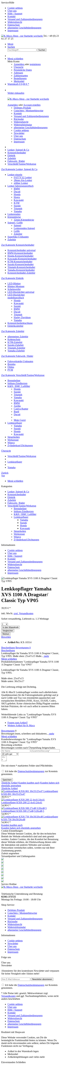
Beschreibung (8, 647)
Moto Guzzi (20, 420)
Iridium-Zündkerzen (17, 383)
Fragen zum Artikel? (18, 722)
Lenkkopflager (15, 423)
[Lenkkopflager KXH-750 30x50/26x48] (22, 816)
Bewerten (6, 637)
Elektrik (11, 497)
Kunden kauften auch (29, 782)
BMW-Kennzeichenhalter (20, 253)
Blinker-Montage (16, 286)
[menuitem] (34, 8)
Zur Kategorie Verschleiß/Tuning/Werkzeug (22, 375)
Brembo (11, 364)
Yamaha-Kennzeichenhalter (21, 270)
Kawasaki (19, 200)
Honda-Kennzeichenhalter (20, 256)
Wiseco (11, 442)
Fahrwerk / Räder (16, 503)
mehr (46, 656)
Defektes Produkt (22, 107)
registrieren (35, 64)
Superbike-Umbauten (18, 236)
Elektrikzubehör (15, 326)
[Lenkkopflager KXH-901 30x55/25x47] (22, 791)
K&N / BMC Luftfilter (19, 386)
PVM (10, 369)
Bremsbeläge (14, 380)
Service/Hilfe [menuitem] (22, 16)
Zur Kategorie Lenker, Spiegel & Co (19, 169)
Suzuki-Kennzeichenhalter (21, 264)
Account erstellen (32, 105)
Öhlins (11, 367)
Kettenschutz (14, 339)
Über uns (12, 10)
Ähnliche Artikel (9, 782)
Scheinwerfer (14, 289)
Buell (16, 411)
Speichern (7, 780)
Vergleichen (8, 630)
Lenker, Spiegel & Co (18, 491)
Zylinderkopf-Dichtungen (20, 445)
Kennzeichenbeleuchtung (20, 323)
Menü (10, 44)
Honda (17, 194)
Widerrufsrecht (15, 22)
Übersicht (18, 67)
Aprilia (17, 406)
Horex (17, 197)
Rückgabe (19, 119)
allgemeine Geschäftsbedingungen (24, 27)
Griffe (17, 231)
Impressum (13, 30)
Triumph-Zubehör (16, 348)
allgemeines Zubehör (18, 336)
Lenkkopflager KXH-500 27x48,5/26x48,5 (22, 811)
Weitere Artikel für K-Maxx (21, 725)
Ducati (17, 191)
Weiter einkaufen (16, 93)
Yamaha (18, 211)
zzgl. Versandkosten (23, 613)
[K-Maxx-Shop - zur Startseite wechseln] (22, 36)
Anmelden (19, 64)
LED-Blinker (14, 283)
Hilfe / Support (15, 13)
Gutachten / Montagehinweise (28, 110)
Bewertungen (23, 647)
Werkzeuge (13, 439)
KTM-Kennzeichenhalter (20, 261)
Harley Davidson (22, 317)
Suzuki (17, 205)
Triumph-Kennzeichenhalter (21, 267)
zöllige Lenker (21, 183)
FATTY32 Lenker (23, 177)
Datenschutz (14, 25)
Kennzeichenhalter (17, 494)
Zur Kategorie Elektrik (12, 278)
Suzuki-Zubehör (16, 345)
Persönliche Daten (23, 70)
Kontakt (11, 16)
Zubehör (18, 234)
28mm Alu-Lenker (23, 180)
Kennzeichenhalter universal (22, 250)
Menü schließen (15, 58)
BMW (17, 188)
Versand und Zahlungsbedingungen (25, 19)
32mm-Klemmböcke (24, 219)
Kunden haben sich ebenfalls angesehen (21, 828)
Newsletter (19, 133)
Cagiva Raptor (21, 408)
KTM (16, 203)
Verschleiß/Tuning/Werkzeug (22, 505)
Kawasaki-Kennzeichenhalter (22, 258)
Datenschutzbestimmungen (31, 771)
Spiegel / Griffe (15, 222)
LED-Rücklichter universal (21, 292)
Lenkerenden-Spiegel (24, 228)
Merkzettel (19, 81)
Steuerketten (14, 437)
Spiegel (17, 225)
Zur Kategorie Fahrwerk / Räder (17, 356)
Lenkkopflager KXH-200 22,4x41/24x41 (21, 802)
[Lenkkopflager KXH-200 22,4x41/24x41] (23, 799)
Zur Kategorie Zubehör (12, 331)
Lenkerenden (14, 214)
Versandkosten (8, 996)
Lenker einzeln (15, 174)
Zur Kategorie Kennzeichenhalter (17, 245)
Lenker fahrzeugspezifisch (20, 186)
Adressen (18, 72)
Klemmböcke (14, 217)
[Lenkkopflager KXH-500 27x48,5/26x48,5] (24, 808)
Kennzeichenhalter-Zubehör (21, 273)
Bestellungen (20, 78)
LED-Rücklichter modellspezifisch (16, 296)
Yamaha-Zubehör (16, 350)
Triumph (18, 208)
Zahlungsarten (21, 75)
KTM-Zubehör (15, 342)
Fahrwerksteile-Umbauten (20, 361)
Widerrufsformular (23, 124)
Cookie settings (15, 8)
